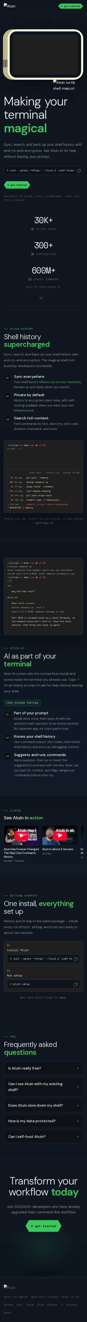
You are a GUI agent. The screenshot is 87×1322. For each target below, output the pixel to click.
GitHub (8, 1304)
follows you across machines (60, 382)
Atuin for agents (15, 1297)
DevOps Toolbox (14, 861)
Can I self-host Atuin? (26, 1136)
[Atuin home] (13, 6)
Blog (40, 1304)
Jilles (46, 853)
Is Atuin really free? (24, 1068)
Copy (79, 170)
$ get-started (70, 6)
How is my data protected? (32, 1121)
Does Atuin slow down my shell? (35, 1105)
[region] (43, 844)
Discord (52, 1304)
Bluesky (72, 1304)
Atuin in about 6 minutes (57, 849)
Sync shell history (44, 1297)
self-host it (44, 523)
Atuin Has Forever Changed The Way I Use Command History (21, 852)
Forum (30, 1304)
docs (63, 997)
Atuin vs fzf (70, 1297)
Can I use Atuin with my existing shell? (35, 1087)
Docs (19, 1304)
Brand (7, 1312)
